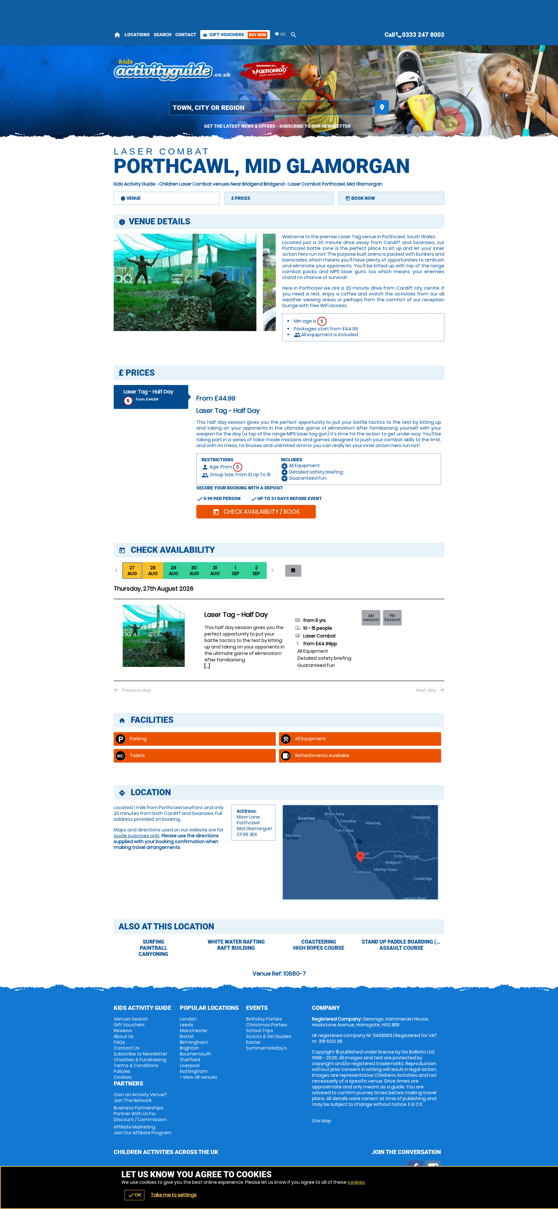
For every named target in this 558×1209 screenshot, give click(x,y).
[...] (207, 666)
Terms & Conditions (136, 1065)
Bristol (186, 1036)
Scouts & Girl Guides (268, 1036)
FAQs (119, 1042)
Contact (185, 34)
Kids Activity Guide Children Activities (173, 71)
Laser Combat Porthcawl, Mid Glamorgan (335, 184)
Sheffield (190, 1059)
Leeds (186, 1025)
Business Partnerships (140, 1114)
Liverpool (190, 1065)
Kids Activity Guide (134, 184)
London (188, 1019)
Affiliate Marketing (142, 1130)
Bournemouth (195, 1054)
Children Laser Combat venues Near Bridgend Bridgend (221, 184)
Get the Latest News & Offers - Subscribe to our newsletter (277, 126)
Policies (122, 1071)
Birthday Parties (264, 1019)
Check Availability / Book (256, 512)
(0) (282, 34)
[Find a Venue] (270, 107)
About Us (124, 1036)
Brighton (189, 1048)
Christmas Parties (266, 1025)
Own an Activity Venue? (140, 1097)
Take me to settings (174, 1195)
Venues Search (131, 1019)
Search (162, 34)
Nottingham (194, 1071)
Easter (253, 1042)
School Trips (259, 1030)
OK (134, 1195)
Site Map (321, 1121)
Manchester (194, 1030)
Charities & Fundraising (140, 1059)
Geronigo (270, 71)
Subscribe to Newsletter (140, 1054)
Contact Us (127, 1048)
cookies (356, 1182)
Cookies (123, 1077)
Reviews (123, 1030)
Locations (137, 34)
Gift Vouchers (234, 34)
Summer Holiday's (266, 1048)
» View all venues (198, 1077)
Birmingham (194, 1042)
